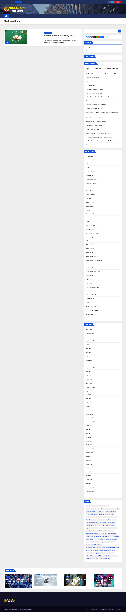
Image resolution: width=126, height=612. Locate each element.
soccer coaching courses (92, 550)
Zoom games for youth (105, 558)
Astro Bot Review (90, 85)
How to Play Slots (90, 214)
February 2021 (90, 410)
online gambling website (112, 539)
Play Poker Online (90, 268)
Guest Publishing (111, 609)
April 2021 (88, 402)
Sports (87, 302)
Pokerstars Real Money (92, 294)
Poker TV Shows (90, 291)
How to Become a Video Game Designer (96, 117)
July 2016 (88, 483)
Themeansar (28, 609)
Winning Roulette (90, 318)
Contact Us (21, 16)
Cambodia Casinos (91, 183)
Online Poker (89, 252)
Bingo (87, 167)
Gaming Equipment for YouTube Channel (96, 522)
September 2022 (90, 367)
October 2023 (89, 337)
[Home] (6, 16)
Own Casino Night (90, 264)
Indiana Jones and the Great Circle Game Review (99, 97)
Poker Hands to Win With (92, 287)
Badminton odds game (103, 506)
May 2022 (88, 371)
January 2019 (89, 441)
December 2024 (90, 333)
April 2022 (88, 375)
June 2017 (88, 472)
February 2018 (90, 448)
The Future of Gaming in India (94, 93)
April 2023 (88, 356)
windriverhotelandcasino (62, 38)
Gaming (88, 210)
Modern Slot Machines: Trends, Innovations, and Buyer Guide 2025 (16, 581)
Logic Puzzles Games (91, 530)
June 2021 (88, 398)
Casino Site (116, 508)
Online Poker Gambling (92, 256)
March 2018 (89, 445)
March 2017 (89, 475)
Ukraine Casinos (110, 553)
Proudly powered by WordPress (10, 609)
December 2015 (90, 491)
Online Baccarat (90, 241)
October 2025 (89, 329)
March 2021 (89, 406)
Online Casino (89, 539)
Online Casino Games (99, 539)
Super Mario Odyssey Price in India (95, 108)
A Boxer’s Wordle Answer (92, 77)
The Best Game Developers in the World (96, 104)
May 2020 (88, 437)
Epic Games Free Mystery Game (94, 89)
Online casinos (90, 248)
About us (92, 609)
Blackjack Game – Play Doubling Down (59, 36)
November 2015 (90, 495)
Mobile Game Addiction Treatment (106, 530)
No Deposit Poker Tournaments (94, 233)
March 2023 (89, 360)
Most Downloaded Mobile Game (93, 533)
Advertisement (98, 609)
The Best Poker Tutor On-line (93, 310)
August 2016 (89, 479)
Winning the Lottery (113, 555)
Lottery (87, 221)
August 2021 (89, 391)
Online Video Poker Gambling (94, 260)
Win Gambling (89, 314)
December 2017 (90, 456)
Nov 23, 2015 (49, 38)
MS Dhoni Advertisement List (109, 533)
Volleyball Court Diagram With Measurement (96, 555)
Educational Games (109, 514)
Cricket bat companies (110, 511)
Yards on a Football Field (92, 558)
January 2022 (89, 379)
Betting (87, 163)
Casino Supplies (90, 194)
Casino (88, 187)
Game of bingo (90, 202)
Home (12, 16)
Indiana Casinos (90, 217)
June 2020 (88, 433)
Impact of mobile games (92, 528)
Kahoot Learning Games (92, 129)
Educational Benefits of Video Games (95, 514)
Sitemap (88, 47)
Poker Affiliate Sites (95, 541)
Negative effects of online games (111, 536)
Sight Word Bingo (90, 298)
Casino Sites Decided (91, 511)
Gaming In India (111, 522)
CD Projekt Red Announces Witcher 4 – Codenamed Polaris (102, 73)
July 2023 (88, 348)
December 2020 (90, 418)
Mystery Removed (90, 229)
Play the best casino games (93, 271)
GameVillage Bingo (91, 206)
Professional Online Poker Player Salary (95, 547)
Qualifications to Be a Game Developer (96, 121)
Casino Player (109, 508)
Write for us (118, 609)
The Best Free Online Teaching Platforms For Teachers (100, 141)
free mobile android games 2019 (94, 517)
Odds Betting (89, 237)
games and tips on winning (109, 519)
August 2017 (89, 464)
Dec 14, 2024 (40, 581)
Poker (87, 541)
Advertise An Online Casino (93, 160)
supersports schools (100, 553)
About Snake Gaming (91, 506)
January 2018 (89, 452)
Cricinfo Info (100, 511)
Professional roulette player (112, 547)
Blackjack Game (90, 175)
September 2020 (90, 421)
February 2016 (90, 487)
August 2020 (89, 425)
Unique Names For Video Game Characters (97, 100)
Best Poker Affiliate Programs (93, 508)
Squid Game (89, 81)
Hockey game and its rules (92, 525)
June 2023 (88, 352)
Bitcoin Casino (90, 171)
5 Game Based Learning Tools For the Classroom (99, 137)
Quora (87, 50)
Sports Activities (89, 553)
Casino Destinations (91, 190)
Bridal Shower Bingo (91, 179)
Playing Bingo (89, 275)
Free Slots (88, 198)
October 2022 (89, 364)
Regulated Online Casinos (93, 144)
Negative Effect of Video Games (93, 536)
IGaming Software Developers (108, 525)
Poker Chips (89, 279)
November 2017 (90, 460)
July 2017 (88, 468)
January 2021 (89, 414)
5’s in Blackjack (90, 156)
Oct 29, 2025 (10, 583)
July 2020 (88, 429)
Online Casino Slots (91, 244)
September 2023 (90, 341)
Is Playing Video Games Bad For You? (96, 125)
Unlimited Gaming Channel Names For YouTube (98, 133)
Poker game (89, 283)
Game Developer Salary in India (93, 519)
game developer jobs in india (111, 517)
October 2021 (89, 383)
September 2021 (90, 387)
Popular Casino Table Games (108, 541)
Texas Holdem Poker (91, 306)
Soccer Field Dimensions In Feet (107, 550)
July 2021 (88, 394)
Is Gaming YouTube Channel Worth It (108, 528)
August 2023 (89, 344)
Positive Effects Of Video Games (93, 544)
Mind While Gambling (91, 225)
